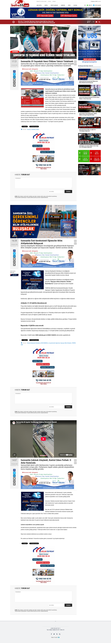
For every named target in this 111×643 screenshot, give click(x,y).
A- (75, 64)
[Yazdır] (14, 82)
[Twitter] (14, 74)
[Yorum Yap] (14, 85)
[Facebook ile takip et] (51, 634)
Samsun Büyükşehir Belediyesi (33, 343)
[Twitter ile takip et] (54, 634)
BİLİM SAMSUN (44, 343)
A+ (75, 61)
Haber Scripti (54, 637)
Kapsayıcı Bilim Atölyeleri (65, 343)
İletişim (54, 1)
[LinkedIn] (14, 77)
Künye (49, 1)
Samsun (29, 129)
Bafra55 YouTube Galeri (42, 1)
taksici (37, 129)
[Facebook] (14, 71)
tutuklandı (33, 129)
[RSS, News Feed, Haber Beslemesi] (57, 634)
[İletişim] (96, 21)
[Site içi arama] (99, 21)
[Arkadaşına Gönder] (14, 80)
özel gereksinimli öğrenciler (54, 343)
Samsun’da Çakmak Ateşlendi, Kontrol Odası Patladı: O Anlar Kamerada (36, 22)
